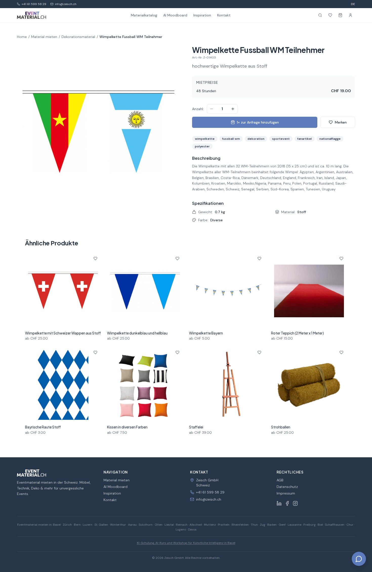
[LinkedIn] (279, 503)
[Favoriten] (330, 15)
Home (22, 36)
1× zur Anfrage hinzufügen (258, 122)
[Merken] (95, 258)
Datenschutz (287, 486)
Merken (341, 122)
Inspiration (202, 15)
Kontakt (224, 15)
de (353, 4)
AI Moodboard (175, 15)
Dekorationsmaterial (78, 36)
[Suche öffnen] (320, 15)
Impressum (286, 493)
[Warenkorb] (340, 15)
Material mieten (44, 36)
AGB (280, 480)
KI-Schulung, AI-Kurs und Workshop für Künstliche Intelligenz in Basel (186, 543)
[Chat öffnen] (359, 559)
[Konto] (350, 15)
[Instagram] (295, 503)
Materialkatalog (144, 15)
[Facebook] (287, 503)
